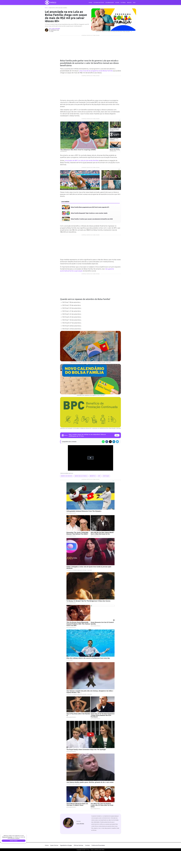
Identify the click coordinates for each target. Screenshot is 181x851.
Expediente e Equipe (66, 845)
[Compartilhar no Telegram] (117, 441)
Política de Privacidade (98, 845)
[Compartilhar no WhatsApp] (103, 441)
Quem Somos (54, 845)
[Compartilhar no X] (110, 441)
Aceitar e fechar (13, 840)
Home (90, 2)
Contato (87, 845)
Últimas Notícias (99, 2)
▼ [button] (131, 31)
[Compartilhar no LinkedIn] (113, 441)
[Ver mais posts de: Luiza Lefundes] (46, 30)
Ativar (117, 435)
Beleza (129, 2)
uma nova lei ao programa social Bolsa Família (96, 71)
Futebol (123, 2)
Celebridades (109, 2)
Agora (117, 2)
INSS (134, 2)
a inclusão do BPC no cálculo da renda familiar (81, 160)
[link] (68, 822)
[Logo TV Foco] (50, 2)
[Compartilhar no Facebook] (106, 441)
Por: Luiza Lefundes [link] (54, 28)
